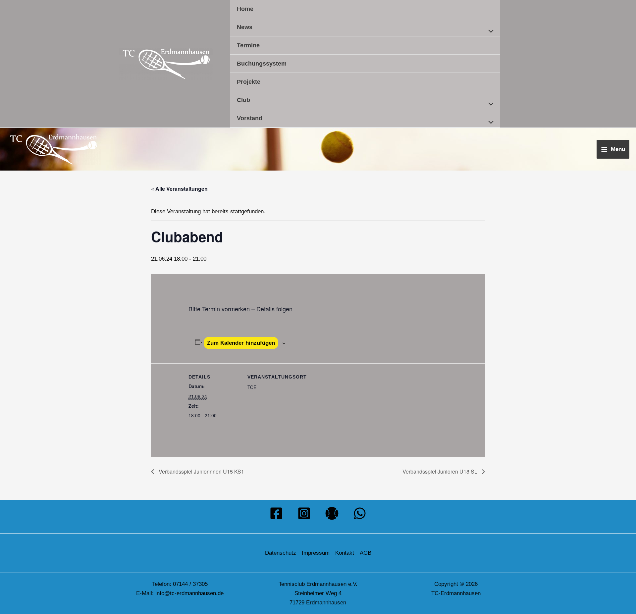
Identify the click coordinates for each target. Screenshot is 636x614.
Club (243, 100)
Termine (248, 45)
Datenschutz (280, 553)
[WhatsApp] (359, 513)
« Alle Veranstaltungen (179, 188)
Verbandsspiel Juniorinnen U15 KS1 (200, 471)
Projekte (248, 81)
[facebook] (276, 513)
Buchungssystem (262, 63)
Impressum (316, 553)
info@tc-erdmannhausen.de (189, 593)
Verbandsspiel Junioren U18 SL (440, 471)
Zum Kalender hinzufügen (241, 343)
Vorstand (249, 118)
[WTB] (332, 513)
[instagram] (304, 513)
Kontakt (344, 553)
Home (245, 9)
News (244, 27)
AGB (365, 553)
